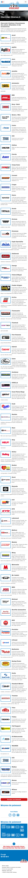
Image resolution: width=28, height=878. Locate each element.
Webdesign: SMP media (7, 870)
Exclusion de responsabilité (7, 869)
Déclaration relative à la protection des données (11, 867)
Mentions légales (5, 865)
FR (2, 2)
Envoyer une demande (14, 799)
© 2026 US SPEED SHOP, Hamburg (9, 872)
